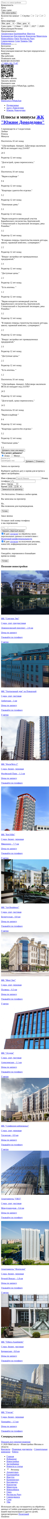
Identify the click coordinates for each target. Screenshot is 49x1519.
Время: (4, 486)
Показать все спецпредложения (15, 1442)
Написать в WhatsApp (11, 100)
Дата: (3, 484)
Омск (16, 38)
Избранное (6, 43)
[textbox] (13, 2)
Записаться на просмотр (12, 489)
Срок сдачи (6, 26)
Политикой (24, 1514)
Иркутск (31, 33)
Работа (15, 1452)
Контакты (5, 1449)
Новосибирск (7, 38)
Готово (5, 511)
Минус (16, 456)
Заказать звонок (8, 81)
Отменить (40, 461)
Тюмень (24, 41)
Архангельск (7, 33)
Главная (10, 1456)
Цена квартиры (8, 21)
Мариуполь (41, 36)
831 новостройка (9, 13)
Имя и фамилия (8, 478)
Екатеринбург (20, 33)
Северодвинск (7, 41)
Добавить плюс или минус (13, 450)
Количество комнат (10, 16)
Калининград (7, 36)
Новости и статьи (15, 1466)
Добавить (30, 461)
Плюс (7, 456)
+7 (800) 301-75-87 (9, 63)
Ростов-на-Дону (27, 38)
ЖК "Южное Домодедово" (23, 120)
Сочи (17, 41)
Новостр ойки (13, 1461)
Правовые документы (22, 1449)
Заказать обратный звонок (13, 531)
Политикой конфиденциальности (16, 539)
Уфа (30, 41)
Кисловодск (19, 36)
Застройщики (13, 1464)
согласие (14, 534)
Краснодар (31, 36)
